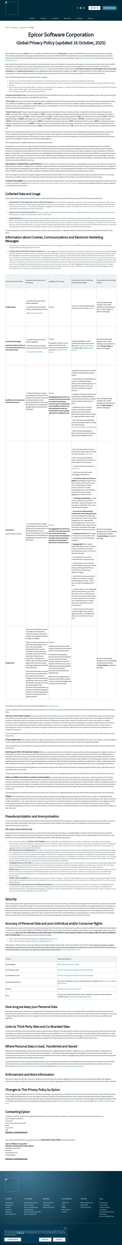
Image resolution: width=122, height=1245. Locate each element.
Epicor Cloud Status (30, 1214)
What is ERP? (84, 1205)
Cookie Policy (20, 1233)
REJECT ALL (45, 1239)
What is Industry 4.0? (87, 1203)
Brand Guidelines (10, 1214)
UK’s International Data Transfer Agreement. (70, 1066)
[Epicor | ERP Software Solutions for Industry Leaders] (11, 8)
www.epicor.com (12, 60)
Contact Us (94, 8)
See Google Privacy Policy (35, 352)
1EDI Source (65, 1203)
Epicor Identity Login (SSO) (32, 1212)
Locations (8, 1210)
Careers (7, 1207)
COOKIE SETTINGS (13, 1239)
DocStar (64, 1212)
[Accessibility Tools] (83, 8)
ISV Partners (46, 1205)
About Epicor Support (31, 1203)
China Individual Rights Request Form (80, 997)
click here (91, 308)
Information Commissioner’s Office (68, 964)
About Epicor (9, 1203)
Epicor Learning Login (31, 1207)
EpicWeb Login (28, 1210)
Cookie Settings (104, 1207)
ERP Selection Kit (86, 1207)
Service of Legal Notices (106, 1216)
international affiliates (88, 58)
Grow (63, 1205)
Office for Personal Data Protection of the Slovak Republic (75, 970)
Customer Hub (109, 8)
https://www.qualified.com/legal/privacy (84, 427)
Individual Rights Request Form (70, 950)
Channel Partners (48, 1203)
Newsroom (8, 1212)
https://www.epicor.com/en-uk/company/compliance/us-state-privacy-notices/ (52, 183)
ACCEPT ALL (59, 1239)
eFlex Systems (66, 1210)
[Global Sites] (80, 8)
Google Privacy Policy (36, 313)
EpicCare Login (28, 1205)
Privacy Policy (103, 1205)
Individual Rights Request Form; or (47, 939)
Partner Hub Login (48, 1207)
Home (7, 28)
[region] (35, 1234)
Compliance (23, 28)
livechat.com (89, 454)
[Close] (65, 1228)
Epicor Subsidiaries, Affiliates (18, 841)
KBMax (64, 1207)
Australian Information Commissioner (69, 989)
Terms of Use (103, 1203)
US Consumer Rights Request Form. (42, 941)
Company (14, 28)
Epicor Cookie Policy (19, 262)
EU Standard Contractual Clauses (29, 1066)
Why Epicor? (9, 1205)
